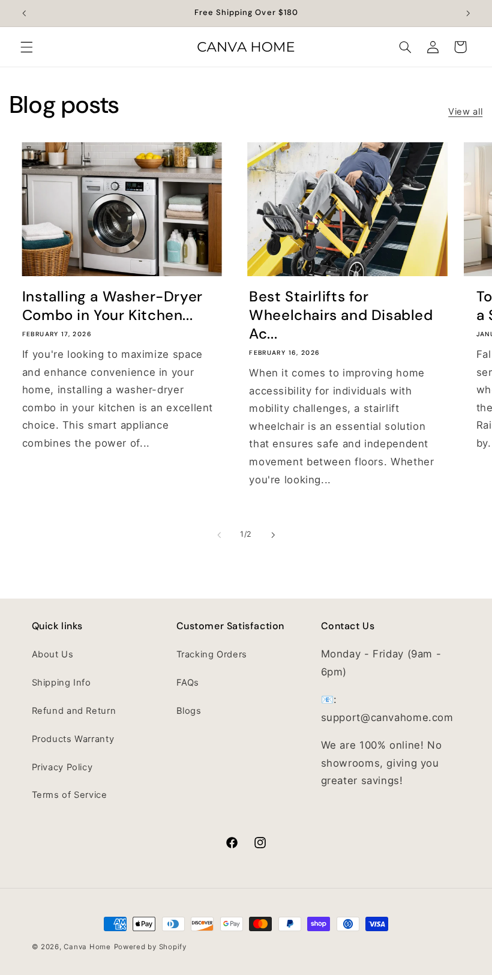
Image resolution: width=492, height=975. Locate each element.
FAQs (188, 682)
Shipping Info (61, 682)
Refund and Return (74, 710)
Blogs (189, 710)
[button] (26, 47)
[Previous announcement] (24, 13)
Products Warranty (73, 739)
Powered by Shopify (150, 947)
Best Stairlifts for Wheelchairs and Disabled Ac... (341, 315)
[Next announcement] (468, 13)
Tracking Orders (211, 654)
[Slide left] (219, 535)
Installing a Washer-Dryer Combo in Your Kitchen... (112, 305)
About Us (53, 654)
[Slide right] (273, 535)
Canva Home (87, 947)
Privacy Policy (62, 767)
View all (465, 111)
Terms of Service (69, 794)
